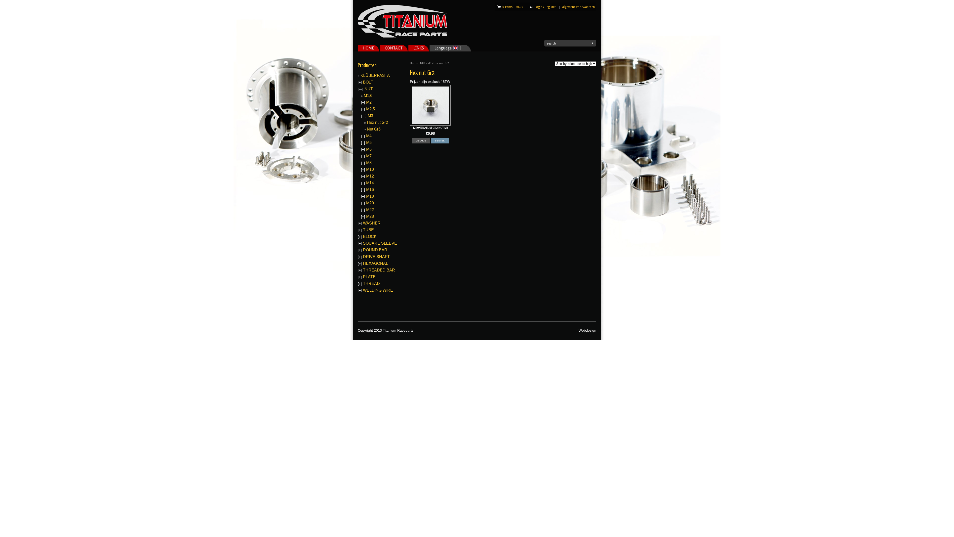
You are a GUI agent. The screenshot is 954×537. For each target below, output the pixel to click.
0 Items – (512, 7)
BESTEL (440, 140)
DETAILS (421, 140)
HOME (368, 48)
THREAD (371, 283)
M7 (369, 156)
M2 (369, 102)
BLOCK (370, 236)
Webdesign (587, 330)
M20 (370, 203)
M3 (429, 63)
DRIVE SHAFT (376, 257)
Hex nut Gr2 (377, 122)
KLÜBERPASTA (375, 75)
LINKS (418, 48)
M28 (370, 216)
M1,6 (368, 95)
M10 (370, 169)
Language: (441, 48)
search (551, 43)
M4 (369, 136)
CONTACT (394, 48)
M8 (369, 163)
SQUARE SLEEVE (380, 243)
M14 (370, 183)
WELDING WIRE (378, 290)
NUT (422, 63)
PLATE (369, 277)
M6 (369, 149)
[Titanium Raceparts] (402, 36)
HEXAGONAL (375, 263)
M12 (370, 176)
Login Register (545, 7)
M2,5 (370, 109)
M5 (369, 142)
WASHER (372, 223)
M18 (370, 196)
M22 (370, 210)
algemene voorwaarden (578, 7)
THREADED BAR (379, 270)
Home (414, 63)
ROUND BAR (375, 250)
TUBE (368, 230)
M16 (370, 189)
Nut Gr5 (374, 129)
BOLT (368, 82)
